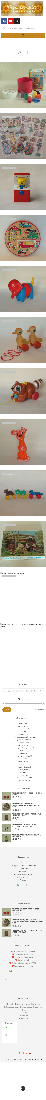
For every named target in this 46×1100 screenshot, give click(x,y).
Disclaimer (23, 871)
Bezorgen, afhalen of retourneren (23, 865)
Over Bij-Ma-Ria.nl (23, 877)
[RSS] (26, 1053)
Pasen (21, 759)
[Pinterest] (23, 1053)
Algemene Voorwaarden (23, 874)
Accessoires (23, 753)
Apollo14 (39, 1059)
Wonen (21, 764)
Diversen (21, 726)
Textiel (23, 775)
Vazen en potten (22, 778)
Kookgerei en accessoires (23, 740)
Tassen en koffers (23, 756)
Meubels (23, 772)
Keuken (21, 734)
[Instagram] (17, 21)
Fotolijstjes (23, 770)
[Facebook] (4, 21)
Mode (22, 751)
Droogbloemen (22, 729)
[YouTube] (30, 1053)
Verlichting (23, 780)
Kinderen (21, 745)
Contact (23, 862)
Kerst (21, 731)
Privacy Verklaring (23, 868)
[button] (23, 35)
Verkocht (21, 761)
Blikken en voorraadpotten (23, 737)
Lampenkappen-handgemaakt (21, 748)
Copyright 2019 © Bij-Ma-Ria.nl (14, 1059)
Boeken (21, 723)
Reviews (23, 880)
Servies (22, 742)
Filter (7, 710)
